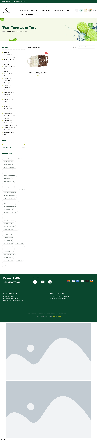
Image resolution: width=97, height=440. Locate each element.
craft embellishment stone (9, 175)
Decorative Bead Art (8, 184)
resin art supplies (7, 246)
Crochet (6, 71)
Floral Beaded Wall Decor (9, 195)
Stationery (29, 14)
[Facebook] (35, 281)
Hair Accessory (46, 10)
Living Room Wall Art (8, 232)
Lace (21, 14)
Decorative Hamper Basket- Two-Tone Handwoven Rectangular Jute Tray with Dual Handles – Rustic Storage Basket (38, 73)
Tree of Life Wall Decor (9, 263)
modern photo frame (8, 237)
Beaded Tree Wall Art (8, 164)
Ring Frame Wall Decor (9, 251)
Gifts (67, 10)
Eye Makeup (7, 76)
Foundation (7, 85)
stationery (6, 120)
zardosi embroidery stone (9, 265)
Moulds (6, 106)
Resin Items (7, 108)
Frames (6, 87)
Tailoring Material (31, 6)
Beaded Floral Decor (8, 161)
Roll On (6, 111)
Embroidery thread (8, 189)
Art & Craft (53, 6)
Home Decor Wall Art (8, 215)
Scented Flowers (8, 115)
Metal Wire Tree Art (8, 234)
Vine (5, 134)
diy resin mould (19, 184)
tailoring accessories (8, 260)
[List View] (76, 47)
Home (21, 6)
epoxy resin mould (19, 189)
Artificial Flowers (58, 10)
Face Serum (7, 80)
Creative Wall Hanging (9, 181)
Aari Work (43, 6)
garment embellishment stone (10, 201)
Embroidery (7, 73)
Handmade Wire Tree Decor (10, 212)
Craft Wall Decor (7, 178)
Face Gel (6, 78)
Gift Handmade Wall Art (9, 203)
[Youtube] (42, 281)
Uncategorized (8, 132)
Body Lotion (7, 64)
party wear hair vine (8, 243)
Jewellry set (34, 10)
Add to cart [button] (37, 80)
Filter (23, 147)
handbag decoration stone (10, 206)
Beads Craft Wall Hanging (9, 167)
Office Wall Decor (8, 240)
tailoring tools (19, 260)
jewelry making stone (8, 223)
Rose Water (7, 113)
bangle (6, 61)
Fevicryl (6, 83)
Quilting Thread (19, 243)
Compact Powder (8, 66)
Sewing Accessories (8, 257)
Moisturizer (7, 104)
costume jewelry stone (9, 172)
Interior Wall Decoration (9, 220)
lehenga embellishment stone (10, 229)
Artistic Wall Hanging (18, 158)
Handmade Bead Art (8, 209)
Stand (5, 118)
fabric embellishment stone (10, 192)
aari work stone (7, 158)
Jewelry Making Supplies (9, 226)
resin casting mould (18, 246)
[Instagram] (49, 281)
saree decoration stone (9, 254)
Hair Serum (7, 94)
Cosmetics (63, 6)
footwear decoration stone (10, 198)
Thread (6, 129)
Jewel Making (24, 10)
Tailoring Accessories (9, 125)
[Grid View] (74, 47)
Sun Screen (7, 122)
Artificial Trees (8, 59)
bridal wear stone (7, 170)
